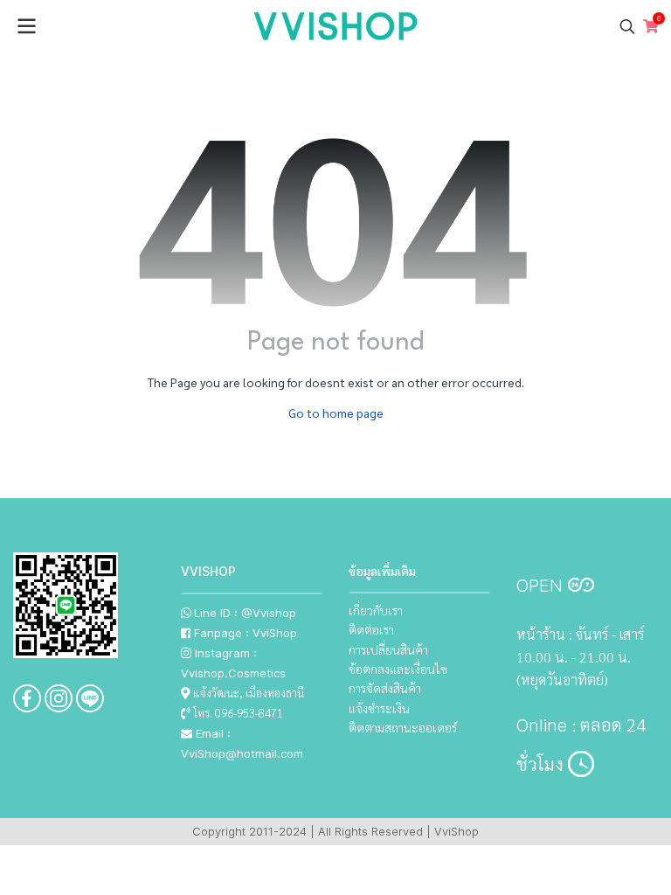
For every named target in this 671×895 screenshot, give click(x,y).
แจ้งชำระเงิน (379, 708)
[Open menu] (26, 26)
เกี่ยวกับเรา (376, 610)
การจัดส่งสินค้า (385, 688)
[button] (627, 26)
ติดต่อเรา (371, 629)
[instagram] (59, 698)
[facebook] (27, 698)
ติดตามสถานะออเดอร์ (403, 727)
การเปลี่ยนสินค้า (388, 649)
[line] (90, 698)
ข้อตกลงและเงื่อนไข (398, 668)
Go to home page (336, 412)
